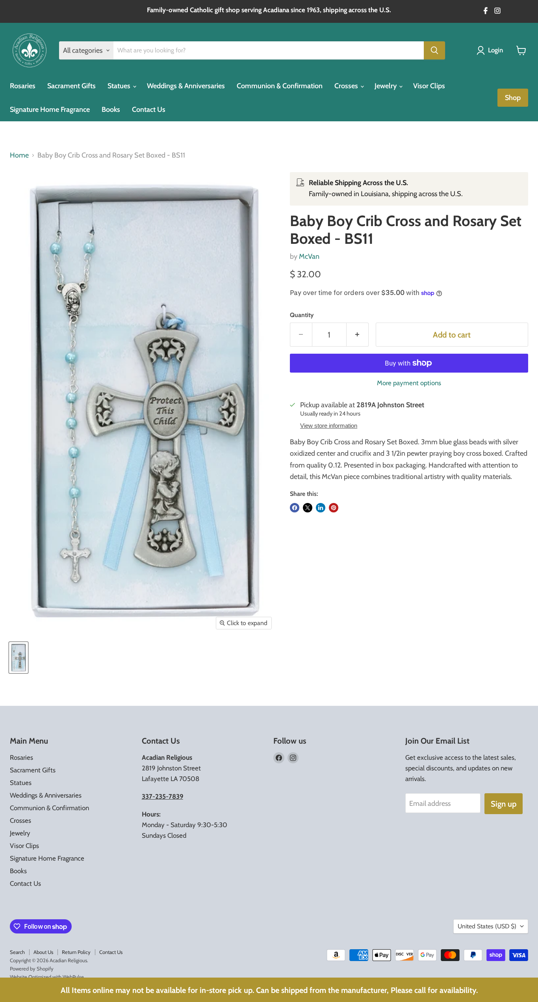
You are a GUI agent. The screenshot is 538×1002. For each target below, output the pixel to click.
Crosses (347, 86)
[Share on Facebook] (294, 507)
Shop (513, 97)
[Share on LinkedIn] (320, 507)
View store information (328, 426)
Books (111, 109)
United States (487, 926)
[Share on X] (307, 507)
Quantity (302, 315)
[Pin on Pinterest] (333, 507)
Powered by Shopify (32, 968)
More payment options (409, 383)
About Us (43, 952)
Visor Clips (429, 86)
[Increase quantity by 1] (358, 335)
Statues (120, 86)
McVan (309, 256)
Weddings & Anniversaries (186, 86)
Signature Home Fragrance (50, 109)
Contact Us (148, 109)
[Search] (434, 50)
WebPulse (73, 977)
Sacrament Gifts (71, 86)
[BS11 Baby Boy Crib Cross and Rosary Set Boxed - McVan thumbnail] (18, 657)
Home (19, 155)
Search (17, 952)
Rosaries (22, 86)
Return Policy (76, 952)
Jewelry (386, 86)
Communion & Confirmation (280, 86)
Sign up (503, 804)
